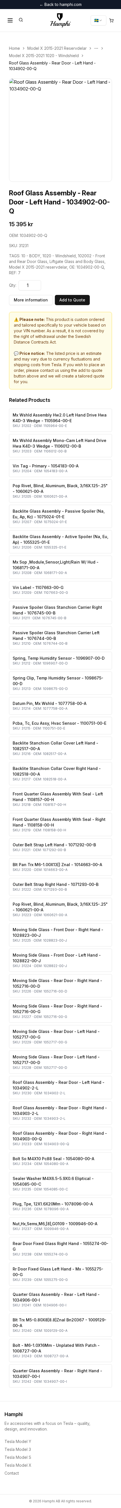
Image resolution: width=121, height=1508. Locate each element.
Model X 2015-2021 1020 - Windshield (44, 55)
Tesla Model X (18, 1465)
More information (31, 299)
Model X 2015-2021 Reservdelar (57, 48)
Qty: (12, 285)
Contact (12, 1473)
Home (14, 48)
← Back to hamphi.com (60, 4)
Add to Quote (72, 299)
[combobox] (98, 20)
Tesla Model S (18, 1457)
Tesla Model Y (18, 1441)
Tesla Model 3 (18, 1449)
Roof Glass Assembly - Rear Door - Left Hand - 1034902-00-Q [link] (52, 66)
